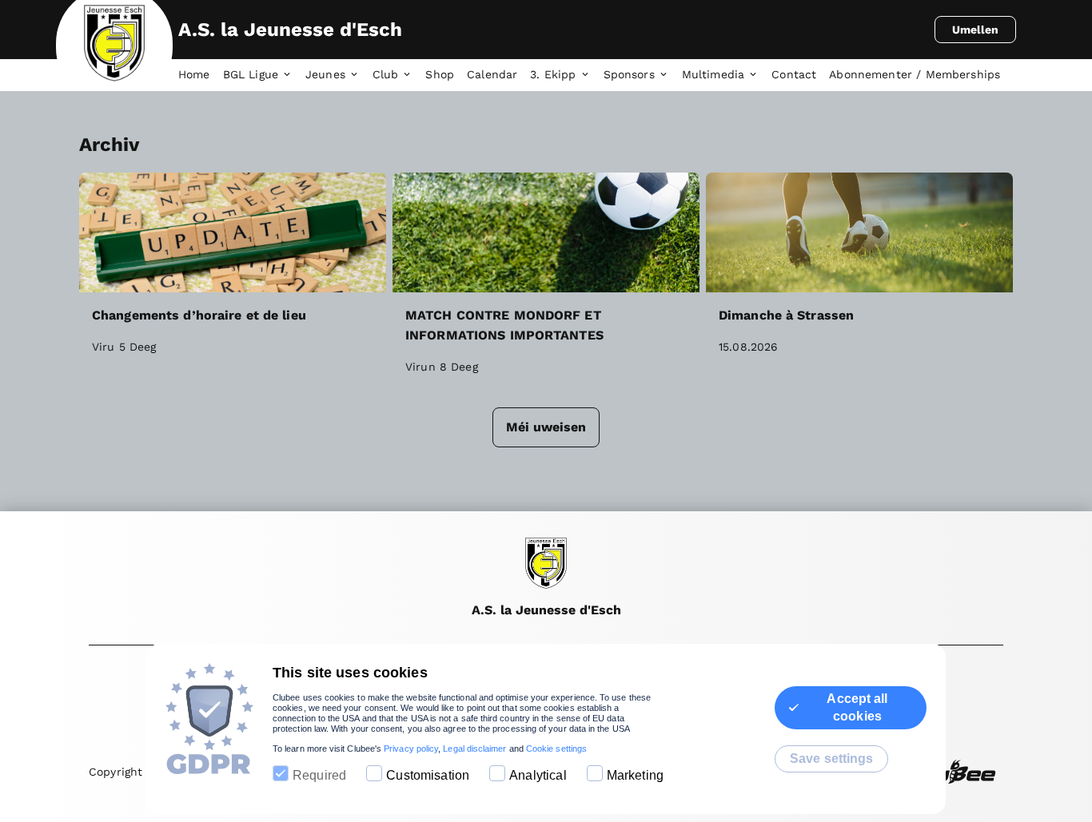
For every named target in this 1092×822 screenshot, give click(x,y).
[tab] (200, 75)
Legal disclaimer (474, 748)
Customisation (427, 775)
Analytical (538, 775)
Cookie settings (556, 748)
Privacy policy (411, 748)
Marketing (635, 775)
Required (319, 775)
